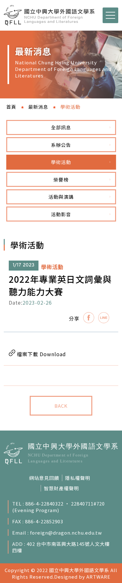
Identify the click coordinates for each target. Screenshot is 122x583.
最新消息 (38, 106)
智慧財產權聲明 (61, 488)
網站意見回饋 (44, 478)
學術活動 (61, 162)
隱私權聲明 (77, 478)
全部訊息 (61, 127)
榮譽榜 (61, 179)
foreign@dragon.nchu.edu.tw (66, 532)
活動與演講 (61, 196)
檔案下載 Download (40, 354)
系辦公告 (61, 145)
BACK (61, 405)
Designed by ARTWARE (82, 576)
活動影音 (61, 214)
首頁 (11, 106)
